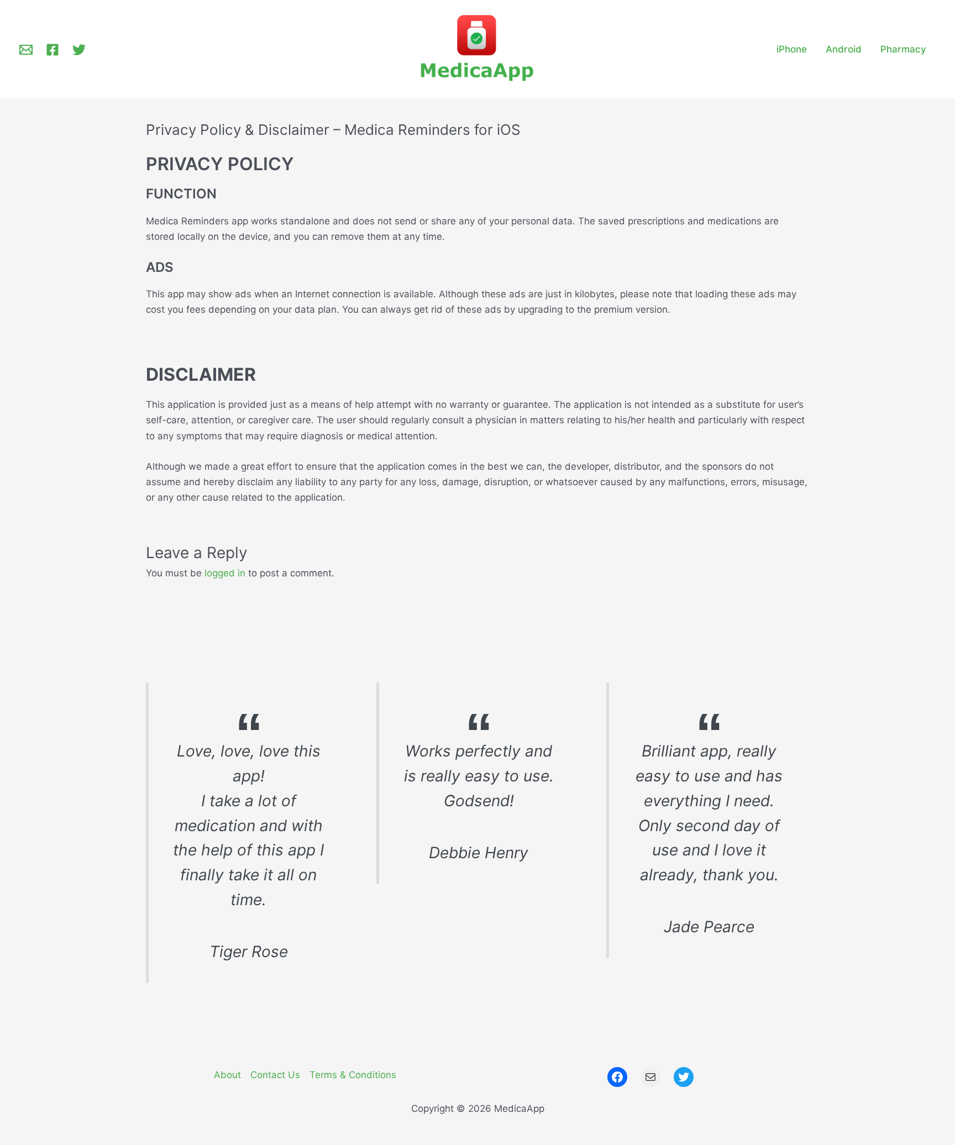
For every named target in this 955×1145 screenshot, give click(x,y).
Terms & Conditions (352, 1074)
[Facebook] (52, 49)
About (227, 1074)
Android (844, 49)
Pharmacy (903, 49)
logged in (224, 573)
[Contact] (26, 49)
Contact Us (275, 1074)
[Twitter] (79, 49)
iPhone (791, 49)
